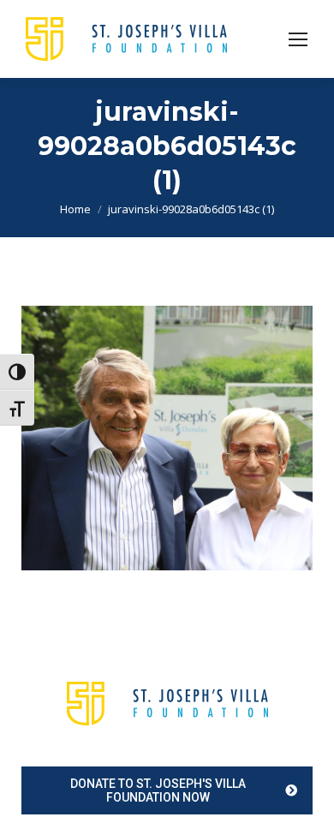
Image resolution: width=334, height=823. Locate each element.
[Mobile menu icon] (298, 39)
